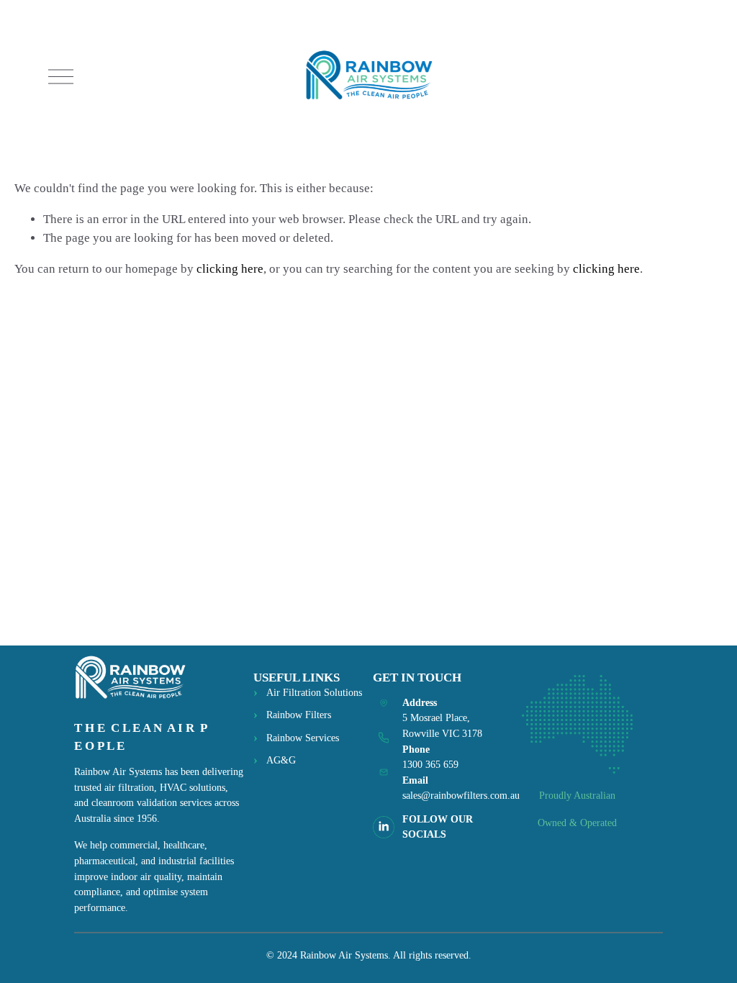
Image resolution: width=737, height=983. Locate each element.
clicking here (229, 269)
